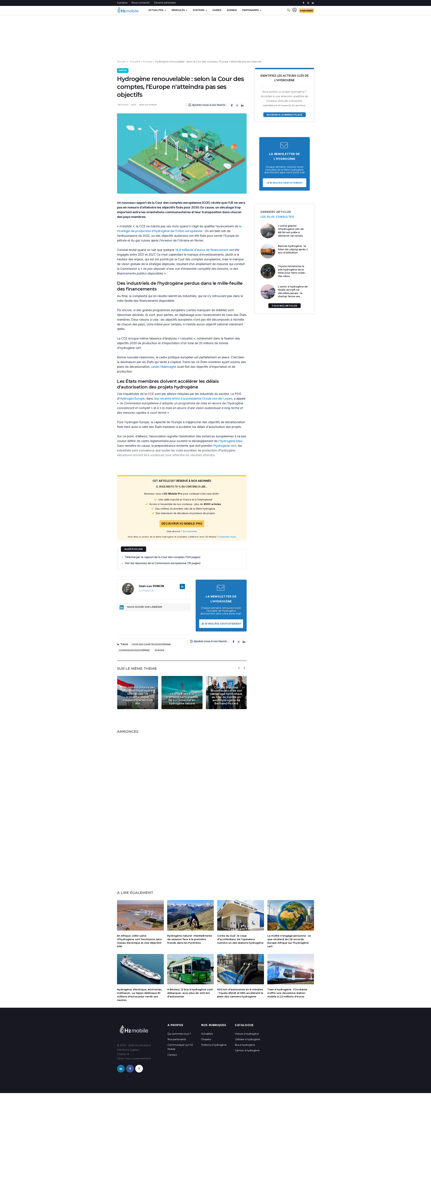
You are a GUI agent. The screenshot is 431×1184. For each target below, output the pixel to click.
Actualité (135, 61)
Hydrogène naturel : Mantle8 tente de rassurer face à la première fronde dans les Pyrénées (189, 939)
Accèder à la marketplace (284, 114)
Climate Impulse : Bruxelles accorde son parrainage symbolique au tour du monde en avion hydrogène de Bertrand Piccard (226, 695)
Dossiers (206, 1039)
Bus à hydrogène (245, 1044)
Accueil (121, 61)
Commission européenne (134, 650)
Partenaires (250, 10)
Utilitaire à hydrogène (247, 1039)
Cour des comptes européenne (151, 644)
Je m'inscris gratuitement (221, 623)
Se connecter (190, 531)
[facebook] (303, 3)
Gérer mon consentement (134, 1058)
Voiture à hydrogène (247, 1033)
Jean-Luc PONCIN (148, 105)
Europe (159, 650)
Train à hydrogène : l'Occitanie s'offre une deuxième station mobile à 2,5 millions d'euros (287, 993)
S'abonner (306, 10)
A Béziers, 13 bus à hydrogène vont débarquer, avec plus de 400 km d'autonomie (190, 993)
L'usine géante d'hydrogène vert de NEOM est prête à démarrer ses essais (291, 230)
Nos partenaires (177, 1039)
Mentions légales (128, 1049)
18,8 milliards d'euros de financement (201, 250)
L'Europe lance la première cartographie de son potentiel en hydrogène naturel (182, 698)
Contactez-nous (227, 536)
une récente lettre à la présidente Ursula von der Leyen (193, 398)
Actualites (155, 10)
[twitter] (308, 3)
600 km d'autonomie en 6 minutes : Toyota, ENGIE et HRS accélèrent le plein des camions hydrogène (240, 993)
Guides (216, 10)
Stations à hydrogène (213, 1044)
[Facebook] (232, 105)
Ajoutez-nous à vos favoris (208, 104)
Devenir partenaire (165, 2)
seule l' (156, 366)
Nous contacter (140, 2)
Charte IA (123, 1054)
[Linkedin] (242, 105)
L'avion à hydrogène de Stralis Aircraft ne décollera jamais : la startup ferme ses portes (293, 293)
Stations (198, 10)
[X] (237, 105)
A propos (122, 2)
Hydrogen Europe (132, 398)
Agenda (232, 10)
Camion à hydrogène (247, 1050)
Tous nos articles (284, 305)
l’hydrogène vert (224, 445)
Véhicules (178, 10)
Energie (147, 61)
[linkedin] (313, 3)
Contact (172, 1054)
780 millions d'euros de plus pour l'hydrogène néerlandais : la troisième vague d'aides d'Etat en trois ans (138, 695)
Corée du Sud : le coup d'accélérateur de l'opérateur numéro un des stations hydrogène (240, 939)
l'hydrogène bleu (230, 441)
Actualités (207, 1033)
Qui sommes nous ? (179, 1033)
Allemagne (168, 366)
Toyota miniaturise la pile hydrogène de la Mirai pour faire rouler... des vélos (292, 271)
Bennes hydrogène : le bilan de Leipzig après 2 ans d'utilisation (293, 249)
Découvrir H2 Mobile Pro (181, 523)
